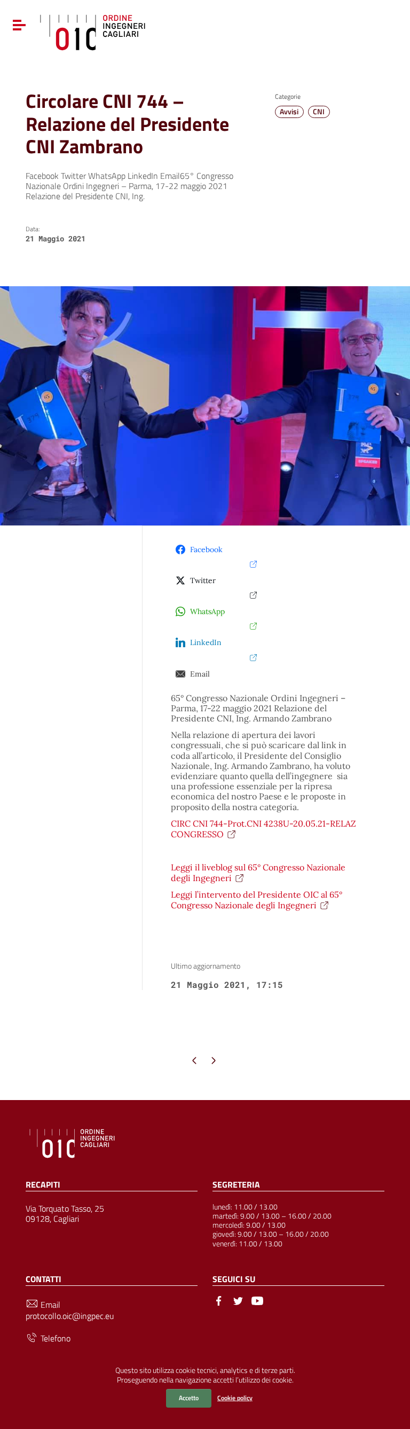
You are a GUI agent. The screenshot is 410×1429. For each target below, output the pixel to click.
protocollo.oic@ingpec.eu (70, 1316)
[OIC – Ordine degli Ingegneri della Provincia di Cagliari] (92, 31)
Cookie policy (235, 1398)
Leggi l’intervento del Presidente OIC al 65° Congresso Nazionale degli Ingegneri (256, 899)
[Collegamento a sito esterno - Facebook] (218, 1299)
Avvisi (289, 111)
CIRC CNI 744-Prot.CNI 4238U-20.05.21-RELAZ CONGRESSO (263, 828)
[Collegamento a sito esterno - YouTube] (257, 1299)
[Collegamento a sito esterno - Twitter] (238, 1299)
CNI (319, 111)
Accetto (189, 1398)
